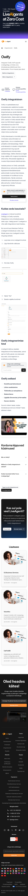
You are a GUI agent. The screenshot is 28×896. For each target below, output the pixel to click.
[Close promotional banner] (26, 2)
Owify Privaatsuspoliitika (21, 91)
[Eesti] (25, 868)
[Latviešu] (22, 871)
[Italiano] (13, 871)
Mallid (20, 768)
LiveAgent (4, 214)
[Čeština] (8, 868)
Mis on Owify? (5, 457)
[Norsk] (2, 873)
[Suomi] (2, 871)
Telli (23, 370)
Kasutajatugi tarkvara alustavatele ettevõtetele (14, 803)
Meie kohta (7, 758)
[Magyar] (11, 871)
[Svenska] (22, 873)
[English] (19, 868)
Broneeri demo (18, 529)
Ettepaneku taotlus (21, 750)
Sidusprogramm (7, 770)
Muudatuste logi (21, 747)
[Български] (5, 868)
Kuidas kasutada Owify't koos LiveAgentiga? (10, 475)
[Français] (5, 871)
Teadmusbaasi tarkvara (14, 780)
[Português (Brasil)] (8, 873)
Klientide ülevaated (7, 767)
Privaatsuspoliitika (7, 884)
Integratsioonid (8, 48)
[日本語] (16, 871)
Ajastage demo (14, 705)
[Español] (22, 868)
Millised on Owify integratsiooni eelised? (10, 465)
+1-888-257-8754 (15, 813)
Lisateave (7, 91)
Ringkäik (7, 751)
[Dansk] (11, 868)
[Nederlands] (25, 871)
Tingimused (9, 882)
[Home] (2, 48)
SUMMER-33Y (9, 25)
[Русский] (13, 873)
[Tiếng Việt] (2, 875)
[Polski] (5, 873)
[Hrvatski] (8, 871)
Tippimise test (20, 771)
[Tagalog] (25, 873)
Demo (7, 738)
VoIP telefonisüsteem (14, 787)
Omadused (7, 744)
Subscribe (14, 855)
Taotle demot (14, 196)
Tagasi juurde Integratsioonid (10, 487)
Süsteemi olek (20, 743)
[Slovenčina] (16, 873)
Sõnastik (21, 761)
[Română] (11, 873)
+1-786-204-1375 (15, 816)
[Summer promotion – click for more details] (14, 19)
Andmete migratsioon (20, 740)
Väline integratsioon (7, 77)
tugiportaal (21, 737)
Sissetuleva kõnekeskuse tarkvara (14, 793)
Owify (15, 48)
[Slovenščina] (19, 873)
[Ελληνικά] (16, 868)
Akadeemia (21, 765)
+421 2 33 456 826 (15, 810)
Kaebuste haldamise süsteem (14, 796)
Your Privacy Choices (21, 886)
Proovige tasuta (6, 490)
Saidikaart (22, 884)
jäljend (7, 773)
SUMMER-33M (13, 23)
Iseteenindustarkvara (14, 790)
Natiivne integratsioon (8, 73)
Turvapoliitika (18, 882)
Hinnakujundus (7, 741)
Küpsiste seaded (6, 886)
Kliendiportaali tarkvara (14, 800)
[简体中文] (5, 875)
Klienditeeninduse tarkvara (14, 784)
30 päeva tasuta (14, 200)
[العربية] (2, 868)
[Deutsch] (13, 868)
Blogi (21, 758)
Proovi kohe (7, 529)
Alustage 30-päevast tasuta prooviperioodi (14, 701)
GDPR (16, 884)
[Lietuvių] (19, 871)
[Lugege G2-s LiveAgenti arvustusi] (14, 839)
